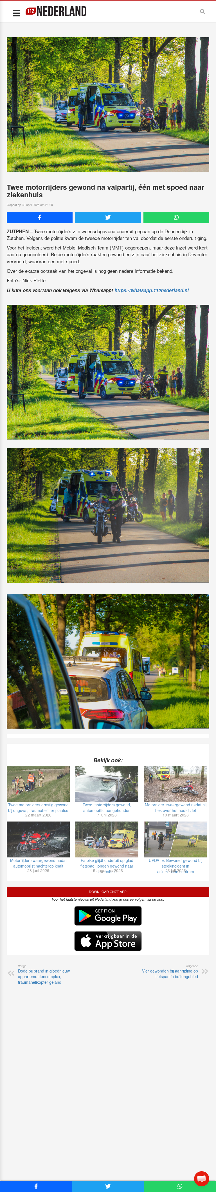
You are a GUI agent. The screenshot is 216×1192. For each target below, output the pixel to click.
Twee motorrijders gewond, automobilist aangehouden (107, 807)
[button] (201, 1178)
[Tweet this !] (108, 217)
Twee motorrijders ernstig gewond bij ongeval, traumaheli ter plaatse (38, 807)
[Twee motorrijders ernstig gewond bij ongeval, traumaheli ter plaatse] (38, 784)
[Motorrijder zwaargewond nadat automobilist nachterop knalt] (38, 839)
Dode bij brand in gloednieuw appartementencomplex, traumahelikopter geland (44, 974)
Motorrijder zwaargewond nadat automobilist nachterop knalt (38, 863)
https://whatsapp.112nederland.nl (151, 290)
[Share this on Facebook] (40, 217)
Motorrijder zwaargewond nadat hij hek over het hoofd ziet (175, 807)
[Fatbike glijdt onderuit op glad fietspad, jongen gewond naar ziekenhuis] (106, 839)
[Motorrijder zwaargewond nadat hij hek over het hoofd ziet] (175, 784)
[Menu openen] (16, 12)
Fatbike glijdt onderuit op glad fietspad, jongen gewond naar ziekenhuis (106, 865)
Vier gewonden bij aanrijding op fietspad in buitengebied (170, 971)
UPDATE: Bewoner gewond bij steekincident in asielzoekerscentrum (175, 865)
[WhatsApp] (176, 217)
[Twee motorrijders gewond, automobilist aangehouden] (106, 784)
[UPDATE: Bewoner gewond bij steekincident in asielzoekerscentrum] (175, 839)
